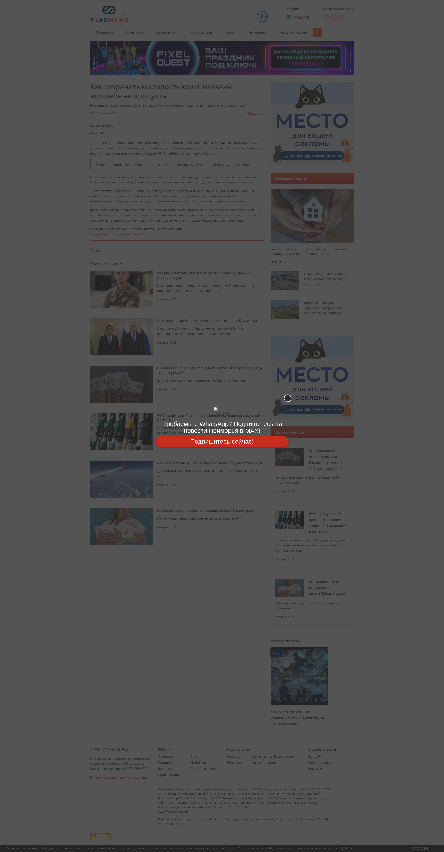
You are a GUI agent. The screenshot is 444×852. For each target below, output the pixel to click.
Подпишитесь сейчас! (222, 441)
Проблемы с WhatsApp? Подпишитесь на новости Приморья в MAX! (222, 427)
